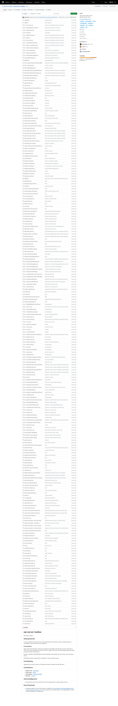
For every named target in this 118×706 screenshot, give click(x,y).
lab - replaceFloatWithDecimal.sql (31, 402)
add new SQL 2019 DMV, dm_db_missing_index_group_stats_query (58, 447)
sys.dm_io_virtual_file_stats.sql (30, 585)
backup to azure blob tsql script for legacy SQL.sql (34, 125)
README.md (26, 60)
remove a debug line (49, 613)
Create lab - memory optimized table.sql (53, 382)
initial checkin (47, 254)
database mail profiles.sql (29, 163)
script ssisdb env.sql (28, 502)
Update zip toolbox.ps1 (49, 623)
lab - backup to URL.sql (29, 316)
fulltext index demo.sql (28, 228)
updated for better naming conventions (53, 85)
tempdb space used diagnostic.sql (31, 600)
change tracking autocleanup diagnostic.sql (33, 145)
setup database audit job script (51, 284)
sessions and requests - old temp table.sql (32, 528)
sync (46, 518)
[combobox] (62, 14)
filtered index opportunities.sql (30, 211)
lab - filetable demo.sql (28, 354)
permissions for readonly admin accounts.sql (33, 477)
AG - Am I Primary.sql (28, 25)
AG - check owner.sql (28, 40)
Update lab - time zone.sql (50, 427)
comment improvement (49, 450)
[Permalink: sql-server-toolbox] (23, 632)
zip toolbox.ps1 (27, 623)
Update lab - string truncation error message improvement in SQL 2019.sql (60, 419)
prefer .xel (47, 173)
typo (46, 113)
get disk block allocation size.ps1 (31, 241)
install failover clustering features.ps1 (31, 256)
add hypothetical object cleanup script (52, 246)
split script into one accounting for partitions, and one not (56, 178)
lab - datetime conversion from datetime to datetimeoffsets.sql (36, 334)
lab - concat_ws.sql (28, 326)
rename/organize (48, 304)
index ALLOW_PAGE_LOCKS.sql (30, 248)
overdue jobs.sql (27, 470)
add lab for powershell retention (51, 314)
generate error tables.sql (29, 238)
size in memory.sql (28, 543)
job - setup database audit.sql (30, 284)
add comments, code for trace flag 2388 (53, 583)
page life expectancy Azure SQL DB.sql (32, 472)
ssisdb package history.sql (29, 565)
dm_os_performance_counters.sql (31, 193)
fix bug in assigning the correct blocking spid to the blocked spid (58, 533)
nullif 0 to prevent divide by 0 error (52, 191)
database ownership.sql (29, 166)
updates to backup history (50, 455)
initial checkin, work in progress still (52, 50)
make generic (47, 570)
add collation (47, 32)
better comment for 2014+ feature (52, 432)
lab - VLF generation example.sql (31, 311)
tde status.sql (27, 595)
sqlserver (82, 27)
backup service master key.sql (30, 123)
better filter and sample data (50, 291)
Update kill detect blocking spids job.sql (53, 299)
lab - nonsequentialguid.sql (29, 389)
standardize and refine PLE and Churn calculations (55, 70)
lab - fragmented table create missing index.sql (33, 364)
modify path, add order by (50, 568)
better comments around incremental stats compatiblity (56, 580)
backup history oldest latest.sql (30, 110)
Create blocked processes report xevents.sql (54, 140)
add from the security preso (50, 412)
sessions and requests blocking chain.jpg (32, 530)
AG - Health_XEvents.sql (29, 30)
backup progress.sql (28, 115)
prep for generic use (49, 125)
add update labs (48, 344)
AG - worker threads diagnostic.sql (31, 55)
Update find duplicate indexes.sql (51, 213)
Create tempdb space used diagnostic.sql (53, 600)
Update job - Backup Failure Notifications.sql (54, 261)
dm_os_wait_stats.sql (28, 196)
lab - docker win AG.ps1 (29, 344)
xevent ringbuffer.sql (28, 621)
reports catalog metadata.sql (30, 492)
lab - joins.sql (27, 377)
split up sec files (48, 460)
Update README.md (49, 60)
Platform (7, 2)
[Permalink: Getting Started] (23, 639)
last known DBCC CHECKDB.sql (30, 432)
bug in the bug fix (48, 553)
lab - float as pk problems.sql (30, 362)
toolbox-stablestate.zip (29, 606)
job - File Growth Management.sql (31, 264)
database (82, 21)
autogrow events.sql (28, 90)
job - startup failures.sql (29, 286)
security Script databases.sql (30, 505)
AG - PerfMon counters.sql (29, 35)
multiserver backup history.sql (30, 455)
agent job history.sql (28, 83)
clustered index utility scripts (50, 128)
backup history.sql (28, 113)
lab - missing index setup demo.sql (31, 384)
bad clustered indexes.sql (29, 128)
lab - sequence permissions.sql (30, 414)
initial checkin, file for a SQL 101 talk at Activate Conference (57, 306)
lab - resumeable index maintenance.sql (32, 407)
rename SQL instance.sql (29, 490)
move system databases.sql (30, 452)
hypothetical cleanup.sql (29, 246)
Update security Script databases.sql (52, 505)
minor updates (48, 379)
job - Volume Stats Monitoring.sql (30, 271)
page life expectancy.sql (29, 475)
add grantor (47, 507)
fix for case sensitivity (49, 359)
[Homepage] (3, 2)
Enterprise (36, 2)
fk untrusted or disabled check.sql (31, 226)
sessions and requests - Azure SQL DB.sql (32, 520)
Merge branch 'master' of (35, 17)
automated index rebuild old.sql (30, 93)
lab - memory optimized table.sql (31, 382)
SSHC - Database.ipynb (29, 65)
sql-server (91, 25)
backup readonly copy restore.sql (31, 118)
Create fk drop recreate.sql (50, 223)
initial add (47, 47)
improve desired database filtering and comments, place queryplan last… (59, 618)
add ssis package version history (51, 565)
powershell (82, 25)
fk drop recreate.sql (28, 223)
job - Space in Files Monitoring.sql (31, 266)
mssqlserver (90, 23)
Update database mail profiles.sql (51, 163)
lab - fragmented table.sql (29, 372)
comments (47, 88)
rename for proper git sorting (50, 216)
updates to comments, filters (50, 198)
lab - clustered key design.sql (30, 324)
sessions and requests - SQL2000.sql (31, 523)
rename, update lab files (50, 389)
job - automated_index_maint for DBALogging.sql (34, 276)
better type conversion (49, 95)
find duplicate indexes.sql (29, 213)
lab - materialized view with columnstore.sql (33, 379)
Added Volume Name (49, 616)
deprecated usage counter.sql (30, 183)
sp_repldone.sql (27, 550)
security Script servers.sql (29, 507)
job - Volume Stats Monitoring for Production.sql (33, 269)
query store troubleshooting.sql (30, 482)
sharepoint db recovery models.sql (31, 538)
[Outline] (76, 627)
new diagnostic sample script (51, 588)
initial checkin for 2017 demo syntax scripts (53, 430)
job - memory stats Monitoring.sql (31, 281)
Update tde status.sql (49, 595)
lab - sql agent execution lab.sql (30, 417)
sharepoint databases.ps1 (29, 535)
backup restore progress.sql (30, 120)
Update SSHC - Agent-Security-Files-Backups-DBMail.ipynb (57, 62)
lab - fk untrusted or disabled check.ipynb (32, 357)
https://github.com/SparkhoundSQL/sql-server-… (50, 17)
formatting (47, 100)
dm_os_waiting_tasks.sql (29, 198)
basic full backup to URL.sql (30, 135)
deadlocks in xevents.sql (29, 173)
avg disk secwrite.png (28, 98)
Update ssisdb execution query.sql (52, 560)
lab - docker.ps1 (27, 347)
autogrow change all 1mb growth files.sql (32, 88)
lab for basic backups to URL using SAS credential (55, 130)
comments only (48, 470)
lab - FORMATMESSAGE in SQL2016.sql (32, 304)
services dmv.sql (27, 518)
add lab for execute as (49, 352)
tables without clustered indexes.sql (31, 590)
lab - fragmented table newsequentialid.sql (33, 369)
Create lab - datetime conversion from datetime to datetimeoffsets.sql (59, 334)
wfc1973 (33, 675)
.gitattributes (26, 20)
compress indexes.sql (28, 153)
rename (46, 171)
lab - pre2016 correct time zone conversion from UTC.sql (35, 399)
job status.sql (27, 294)
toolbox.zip (26, 608)
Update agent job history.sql (50, 83)
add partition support (49, 176)
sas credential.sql (27, 497)
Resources (21, 2)
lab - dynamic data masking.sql (30, 349)
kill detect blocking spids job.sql (30, 299)
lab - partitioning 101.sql (29, 394)
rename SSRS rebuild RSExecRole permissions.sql (55, 72)
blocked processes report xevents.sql (31, 140)
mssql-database (83, 23)
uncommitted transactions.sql (30, 611)
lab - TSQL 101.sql (28, 306)
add (45, 193)
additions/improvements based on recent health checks (56, 510)
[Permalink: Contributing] (23, 661)
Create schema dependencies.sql (51, 500)
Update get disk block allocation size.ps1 (53, 241)
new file (46, 324)
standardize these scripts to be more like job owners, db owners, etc (58, 279)
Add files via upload (49, 65)
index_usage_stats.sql (28, 251)
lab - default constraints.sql (29, 342)
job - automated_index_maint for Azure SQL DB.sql (34, 274)
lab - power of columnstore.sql (30, 397)
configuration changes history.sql (31, 155)
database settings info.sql (29, 168)
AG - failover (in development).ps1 (31, 45)
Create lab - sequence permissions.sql (52, 414)
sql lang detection (48, 20)
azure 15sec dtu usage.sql (29, 103)
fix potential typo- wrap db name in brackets (54, 166)
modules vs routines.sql (29, 450)
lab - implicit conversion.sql (29, 374)
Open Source (29, 2)
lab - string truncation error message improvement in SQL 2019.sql (37, 419)
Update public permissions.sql (51, 480)
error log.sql (26, 206)
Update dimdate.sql (49, 186)
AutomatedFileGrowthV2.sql (29, 57)
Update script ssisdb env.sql (50, 502)
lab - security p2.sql (28, 412)
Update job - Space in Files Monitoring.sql (53, 266)
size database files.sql (28, 540)
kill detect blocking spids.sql (30, 301)
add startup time (48, 90)
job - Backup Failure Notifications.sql (31, 261)
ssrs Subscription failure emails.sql (31, 570)
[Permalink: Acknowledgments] (23, 679)
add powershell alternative (50, 515)
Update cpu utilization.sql (50, 158)
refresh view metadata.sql (29, 487)
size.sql (25, 545)
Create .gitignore (48, 22)
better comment (48, 201)
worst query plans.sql (28, 618)
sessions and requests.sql (29, 533)
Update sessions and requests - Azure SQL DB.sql (55, 520)
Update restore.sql (48, 495)
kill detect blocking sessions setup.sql (31, 296)
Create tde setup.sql (49, 593)
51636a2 (62, 17)
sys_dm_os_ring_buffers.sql (29, 588)
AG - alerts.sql (27, 37)
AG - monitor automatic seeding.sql (31, 47)
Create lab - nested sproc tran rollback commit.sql (55, 387)
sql (86, 25)
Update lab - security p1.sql (50, 409)
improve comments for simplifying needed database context (57, 259)
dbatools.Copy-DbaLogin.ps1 (30, 171)
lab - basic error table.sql (29, 319)
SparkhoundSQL (8, 6)
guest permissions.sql (28, 243)
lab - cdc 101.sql (27, 321)
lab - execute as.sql (28, 352)
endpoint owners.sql (28, 203)
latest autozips (48, 606)
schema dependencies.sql (29, 500)
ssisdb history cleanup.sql (29, 563)
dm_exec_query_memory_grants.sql (31, 188)
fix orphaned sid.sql (28, 221)
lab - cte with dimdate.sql (29, 331)
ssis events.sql (27, 558)
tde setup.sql (27, 593)
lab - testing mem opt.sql (29, 424)
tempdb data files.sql (28, 598)
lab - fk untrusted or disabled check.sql (32, 359)
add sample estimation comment (51, 153)
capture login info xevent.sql (30, 143)
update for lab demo (49, 326)
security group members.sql (30, 515)
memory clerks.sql (28, 442)
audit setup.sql (27, 85)
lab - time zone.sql (28, 427)
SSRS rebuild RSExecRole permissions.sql (32, 72)
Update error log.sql (49, 206)
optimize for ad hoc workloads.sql (31, 467)
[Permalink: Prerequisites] (23, 646)
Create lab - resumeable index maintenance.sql (54, 407)
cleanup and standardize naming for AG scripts (54, 25)
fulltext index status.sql (29, 231)
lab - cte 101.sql (27, 329)
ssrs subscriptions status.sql (30, 578)
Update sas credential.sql (50, 497)
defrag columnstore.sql (29, 176)
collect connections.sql (28, 150)
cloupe (34, 672)
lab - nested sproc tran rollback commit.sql (33, 387)
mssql (94, 21)
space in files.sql (27, 553)
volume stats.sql (27, 616)
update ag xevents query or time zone (52, 27)
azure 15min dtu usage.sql (29, 100)
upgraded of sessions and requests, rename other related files (57, 528)
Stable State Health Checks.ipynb (31, 75)
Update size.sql (48, 545)
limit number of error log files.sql (30, 435)
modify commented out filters (51, 578)
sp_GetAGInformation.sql (29, 548)
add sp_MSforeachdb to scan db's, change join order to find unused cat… (59, 231)
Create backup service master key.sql (52, 123)
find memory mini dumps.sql (30, 216)
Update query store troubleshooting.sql (53, 482)
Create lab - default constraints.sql (52, 342)
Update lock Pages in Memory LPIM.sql (53, 437)
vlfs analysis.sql (27, 613)
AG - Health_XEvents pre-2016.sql (31, 27)
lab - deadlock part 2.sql (29, 339)
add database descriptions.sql (30, 77)
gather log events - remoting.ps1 (30, 233)
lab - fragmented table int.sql (30, 367)
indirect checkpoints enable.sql (30, 254)
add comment (47, 525)
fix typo (46, 80)
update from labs (48, 362)
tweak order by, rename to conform (52, 523)
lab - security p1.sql (28, 409)
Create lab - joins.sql (49, 377)
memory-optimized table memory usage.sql (33, 445)
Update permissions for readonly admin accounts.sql (55, 477)
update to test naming (49, 394)
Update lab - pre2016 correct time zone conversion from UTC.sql (58, 399)
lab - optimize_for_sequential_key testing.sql (33, 392)
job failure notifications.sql (29, 289)
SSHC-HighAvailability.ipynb (30, 67)
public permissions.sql (28, 480)
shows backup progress (50, 115)
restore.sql (26, 495)
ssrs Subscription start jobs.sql (30, 573)
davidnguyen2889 (37, 674)
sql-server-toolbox (19, 6)
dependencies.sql (27, 181)
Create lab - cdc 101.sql (49, 321)
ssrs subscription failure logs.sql (30, 575)
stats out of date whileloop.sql (30, 580)
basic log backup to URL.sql (30, 138)
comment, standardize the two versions (53, 269)
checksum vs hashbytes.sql (29, 148)
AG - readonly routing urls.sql (30, 52)
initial (46, 77)
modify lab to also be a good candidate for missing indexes (57, 364)
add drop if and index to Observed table (53, 611)
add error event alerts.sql (29, 80)
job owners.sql (27, 291)
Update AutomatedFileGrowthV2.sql (52, 57)
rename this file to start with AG (51, 55)
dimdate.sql (26, 186)
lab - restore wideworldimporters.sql (31, 404)
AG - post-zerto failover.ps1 (29, 50)
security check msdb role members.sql (32, 510)
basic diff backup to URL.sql (30, 130)
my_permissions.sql (28, 460)
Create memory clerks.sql (50, 442)
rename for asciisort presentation (51, 538)
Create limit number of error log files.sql (53, 435)
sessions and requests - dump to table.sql (32, 525)
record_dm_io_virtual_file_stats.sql (31, 485)
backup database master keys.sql (31, 108)
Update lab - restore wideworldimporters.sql (54, 404)
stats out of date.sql (28, 583)
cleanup (46, 424)
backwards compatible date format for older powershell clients (57, 233)
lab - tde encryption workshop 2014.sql (32, 422)
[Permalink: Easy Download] (23, 685)
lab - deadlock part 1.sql (29, 336)
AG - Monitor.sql (27, 32)
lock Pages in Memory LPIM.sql (30, 437)
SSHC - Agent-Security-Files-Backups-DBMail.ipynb (34, 62)
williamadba (26, 17)
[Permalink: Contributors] (23, 667)
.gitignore (26, 22)
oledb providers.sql (28, 462)
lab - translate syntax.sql (29, 430)
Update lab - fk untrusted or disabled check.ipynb (55, 357)
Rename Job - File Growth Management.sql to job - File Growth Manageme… (60, 264)
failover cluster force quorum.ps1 (30, 208)
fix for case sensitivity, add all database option (54, 226)
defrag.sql (26, 178)
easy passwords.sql (28, 201)
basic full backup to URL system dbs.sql (32, 133)
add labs (46, 329)
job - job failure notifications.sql (30, 279)
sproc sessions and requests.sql (30, 555)
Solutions (14, 2)
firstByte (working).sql (28, 218)
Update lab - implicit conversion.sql (52, 374)
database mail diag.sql (28, 160)
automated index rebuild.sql (30, 95)
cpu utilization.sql (27, 158)
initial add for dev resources (50, 228)
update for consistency (49, 143)
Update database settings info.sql (52, 168)
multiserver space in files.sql (30, 457)
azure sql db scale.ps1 (28, 105)
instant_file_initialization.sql (29, 259)
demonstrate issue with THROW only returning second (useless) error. (59, 319)
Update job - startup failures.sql (51, 286)
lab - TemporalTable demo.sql (30, 309)
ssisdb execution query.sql (29, 560)
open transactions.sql (28, 465)
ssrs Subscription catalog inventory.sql (32, 568)
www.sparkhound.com (86, 19)
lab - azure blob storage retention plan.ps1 (32, 314)
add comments (48, 336)
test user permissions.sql (29, 603)
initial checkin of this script (50, 462)
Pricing (43, 2)
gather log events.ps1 (28, 236)
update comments (48, 108)
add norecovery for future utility (51, 118)
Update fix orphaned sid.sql (50, 221)
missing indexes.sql (28, 447)
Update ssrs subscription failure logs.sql (53, 575)
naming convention (48, 93)
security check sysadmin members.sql (32, 512)
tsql (86, 27)
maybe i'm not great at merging (51, 160)
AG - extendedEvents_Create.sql (30, 42)
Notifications (98, 6)
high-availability (88, 21)
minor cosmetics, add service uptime (52, 598)
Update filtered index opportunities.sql (52, 211)
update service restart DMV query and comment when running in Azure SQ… (60, 251)
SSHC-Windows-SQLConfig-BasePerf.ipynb (33, 70)
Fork (105, 6)
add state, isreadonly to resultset (51, 110)
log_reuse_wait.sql (28, 440)
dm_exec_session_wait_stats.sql (30, 191)
